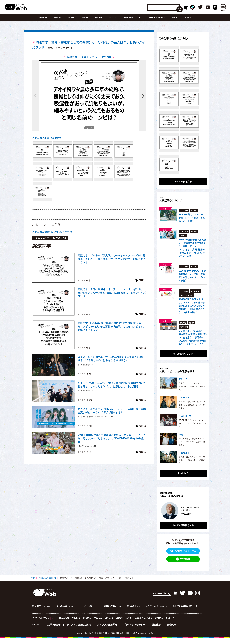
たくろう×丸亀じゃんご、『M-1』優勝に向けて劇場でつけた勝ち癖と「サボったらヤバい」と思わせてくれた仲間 (112, 384)
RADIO (109, 618)
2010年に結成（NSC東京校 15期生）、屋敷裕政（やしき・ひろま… (192, 404)
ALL (141, 18)
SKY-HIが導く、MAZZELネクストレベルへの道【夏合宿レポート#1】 (192, 218)
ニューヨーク (185, 397)
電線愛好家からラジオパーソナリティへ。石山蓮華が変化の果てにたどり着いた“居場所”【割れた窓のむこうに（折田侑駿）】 (192, 305)
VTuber (85, 18)
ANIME (98, 18)
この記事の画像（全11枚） (47, 138)
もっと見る (183, 473)
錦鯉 (181, 434)
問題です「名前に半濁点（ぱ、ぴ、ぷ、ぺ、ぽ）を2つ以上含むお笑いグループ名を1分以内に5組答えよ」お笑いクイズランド (112, 292)
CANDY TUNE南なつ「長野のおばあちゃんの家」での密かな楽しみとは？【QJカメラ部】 (192, 275)
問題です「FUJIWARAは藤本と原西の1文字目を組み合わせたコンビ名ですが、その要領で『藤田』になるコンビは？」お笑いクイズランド (111, 326)
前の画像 (72, 57)
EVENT (189, 18)
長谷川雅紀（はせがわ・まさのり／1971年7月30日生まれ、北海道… (192, 441)
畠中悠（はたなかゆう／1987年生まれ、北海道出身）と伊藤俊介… (192, 460)
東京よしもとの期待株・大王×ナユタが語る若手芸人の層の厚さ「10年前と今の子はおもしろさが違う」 (111, 358)
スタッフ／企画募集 (107, 625)
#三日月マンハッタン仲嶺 (46, 224)
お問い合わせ (53, 625)
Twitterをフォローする (185, 550)
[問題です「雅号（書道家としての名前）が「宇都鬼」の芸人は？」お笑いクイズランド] (42, 151)
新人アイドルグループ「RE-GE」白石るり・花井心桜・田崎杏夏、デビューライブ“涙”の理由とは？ (112, 410)
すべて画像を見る (183, 181)
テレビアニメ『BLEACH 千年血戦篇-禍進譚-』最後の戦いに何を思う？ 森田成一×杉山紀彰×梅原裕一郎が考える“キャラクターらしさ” (193, 337)
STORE (175, 18)
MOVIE (71, 18)
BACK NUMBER (157, 18)
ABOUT (36, 625)
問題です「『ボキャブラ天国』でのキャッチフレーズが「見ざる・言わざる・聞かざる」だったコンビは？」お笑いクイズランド (111, 259)
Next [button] (201, 510)
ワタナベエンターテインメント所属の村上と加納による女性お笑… (192, 386)
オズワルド (184, 452)
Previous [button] (162, 510)
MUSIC (57, 18)
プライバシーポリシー (134, 625)
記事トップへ (89, 57)
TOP (33, 577)
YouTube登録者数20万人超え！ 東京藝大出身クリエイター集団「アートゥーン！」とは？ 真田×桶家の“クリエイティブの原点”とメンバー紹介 (192, 247)
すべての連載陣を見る (183, 525)
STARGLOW (185, 416)
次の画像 (106, 57)
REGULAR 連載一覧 (47, 577)
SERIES (112, 18)
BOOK (119, 618)
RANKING (127, 18)
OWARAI (43, 18)
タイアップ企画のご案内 (79, 625)
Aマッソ (183, 379)
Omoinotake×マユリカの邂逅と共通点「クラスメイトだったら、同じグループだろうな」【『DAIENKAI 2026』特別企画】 (112, 438)
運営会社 (156, 625)
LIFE (128, 618)
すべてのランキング (183, 353)
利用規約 (171, 625)
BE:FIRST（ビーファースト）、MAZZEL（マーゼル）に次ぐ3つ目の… (192, 423)
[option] (183, 511)
